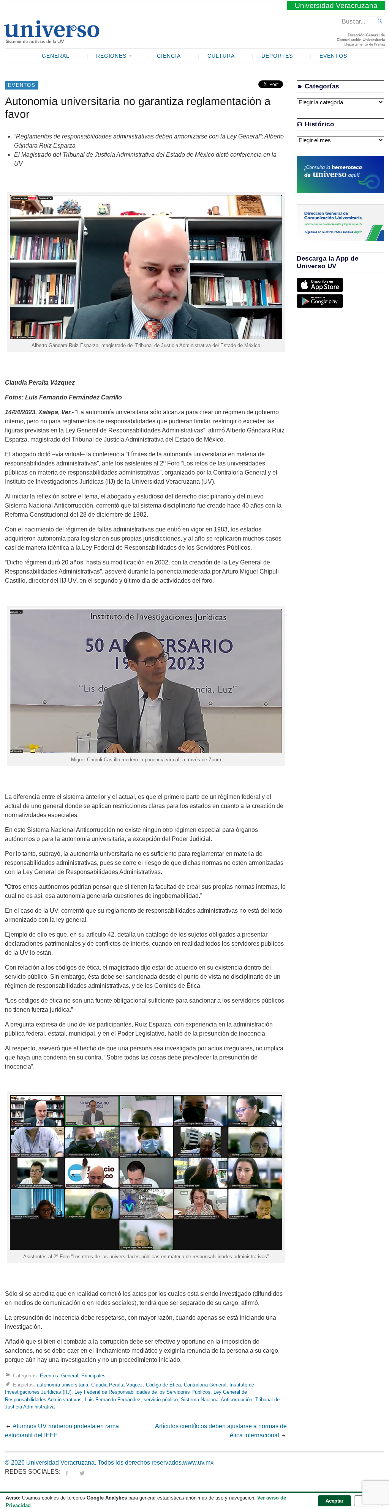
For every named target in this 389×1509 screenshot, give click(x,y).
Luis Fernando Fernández (113, 1399)
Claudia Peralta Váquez (117, 1385)
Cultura (221, 56)
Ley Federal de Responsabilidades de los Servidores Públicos (142, 1392)
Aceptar (334, 1501)
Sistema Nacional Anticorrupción (216, 1399)
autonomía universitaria (62, 1385)
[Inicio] (51, 40)
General (56, 56)
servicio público (161, 1399)
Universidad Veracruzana (336, 5)
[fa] (67, 1471)
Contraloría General (205, 1385)
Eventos (333, 56)
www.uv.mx (198, 1462)
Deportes (277, 56)
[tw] (82, 1471)
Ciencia (169, 56)
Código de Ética (163, 1385)
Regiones (111, 56)
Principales (93, 1376)
